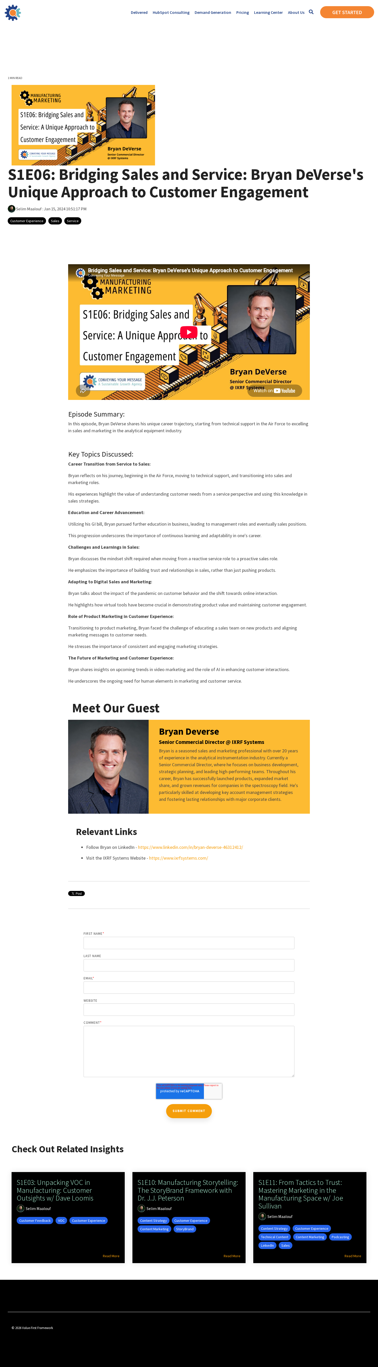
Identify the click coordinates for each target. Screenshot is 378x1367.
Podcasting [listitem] (340, 1237)
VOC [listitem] (61, 1220)
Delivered (139, 12)
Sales (55, 221)
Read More (111, 1256)
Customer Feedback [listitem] (35, 1220)
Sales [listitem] (285, 1245)
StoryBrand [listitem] (185, 1229)
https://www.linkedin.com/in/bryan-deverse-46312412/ (190, 847)
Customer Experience (26, 221)
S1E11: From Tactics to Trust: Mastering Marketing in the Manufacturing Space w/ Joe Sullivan (300, 1194)
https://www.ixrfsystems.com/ (178, 858)
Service (73, 221)
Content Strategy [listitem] (153, 1220)
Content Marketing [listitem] (154, 1229)
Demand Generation (213, 12)
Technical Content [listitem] (274, 1237)
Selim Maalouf (28, 208)
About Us (296, 12)
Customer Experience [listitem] (88, 1220)
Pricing (242, 12)
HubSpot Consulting (171, 12)
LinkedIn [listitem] (267, 1245)
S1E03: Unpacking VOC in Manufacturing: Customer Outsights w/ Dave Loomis (55, 1190)
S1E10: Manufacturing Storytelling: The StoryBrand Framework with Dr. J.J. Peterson (188, 1190)
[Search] (311, 12)
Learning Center (268, 12)
